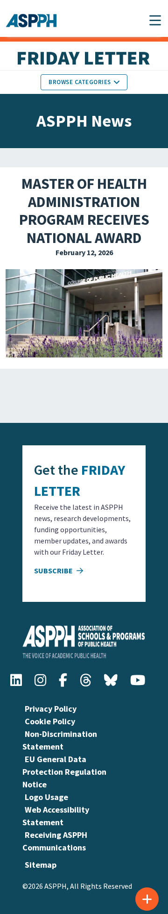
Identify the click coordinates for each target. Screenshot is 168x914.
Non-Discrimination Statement (59, 740)
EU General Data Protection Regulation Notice (64, 772)
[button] (155, 20)
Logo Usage (46, 797)
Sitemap (40, 864)
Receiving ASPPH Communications (54, 841)
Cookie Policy (50, 721)
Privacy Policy (51, 708)
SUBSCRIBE (54, 570)
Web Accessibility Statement (55, 816)
